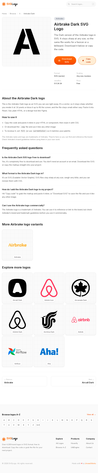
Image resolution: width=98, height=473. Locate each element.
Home (4, 13)
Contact (89, 447)
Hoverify (74, 443)
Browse (13, 13)
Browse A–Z (61, 447)
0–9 (38, 425)
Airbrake (59, 18)
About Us (90, 443)
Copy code (88, 60)
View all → (91, 414)
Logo (12, 439)
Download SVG (67, 60)
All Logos (60, 443)
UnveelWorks (90, 463)
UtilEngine (75, 447)
